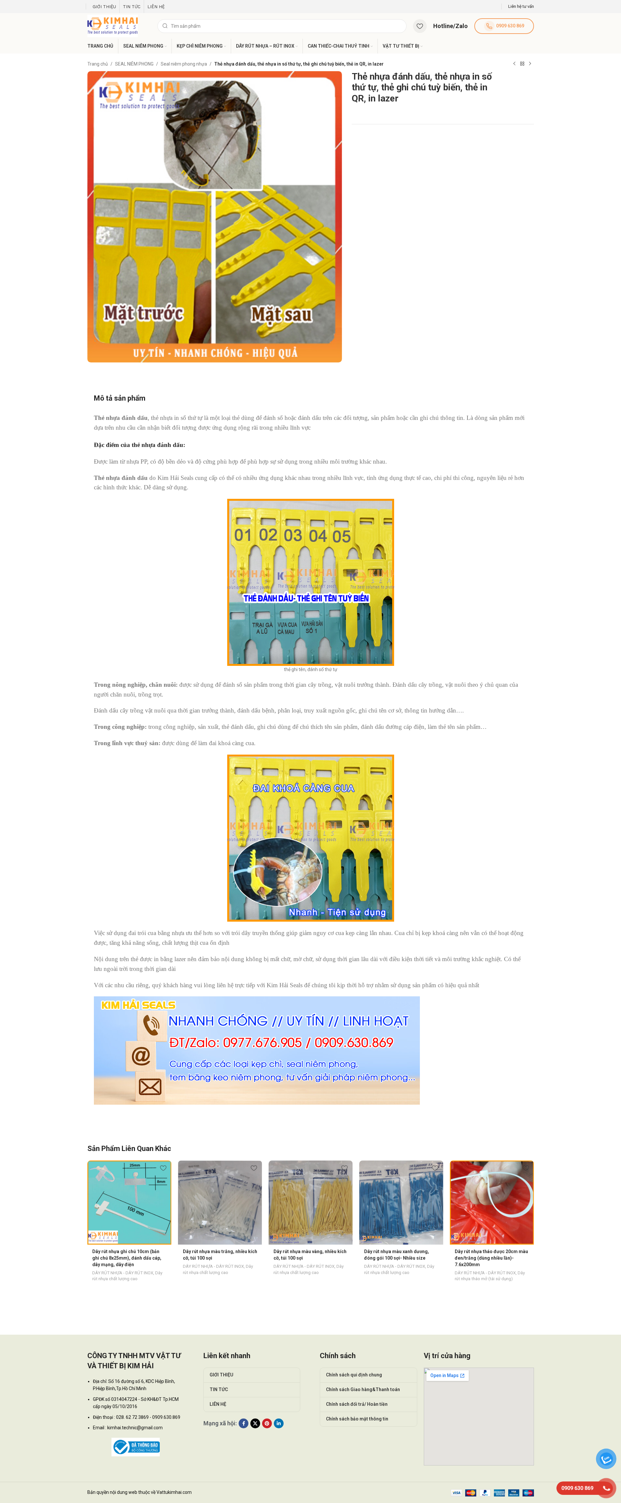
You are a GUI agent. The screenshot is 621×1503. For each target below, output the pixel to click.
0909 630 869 (510, 25)
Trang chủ (97, 64)
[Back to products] (522, 64)
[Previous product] (514, 64)
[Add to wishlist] (163, 1167)
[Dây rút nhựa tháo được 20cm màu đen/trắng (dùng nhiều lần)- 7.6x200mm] (492, 1202)
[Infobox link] (521, 6)
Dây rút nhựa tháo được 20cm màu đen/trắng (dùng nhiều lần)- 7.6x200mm (491, 1258)
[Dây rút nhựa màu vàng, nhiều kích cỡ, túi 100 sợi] (311, 1202)
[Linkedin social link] (279, 1423)
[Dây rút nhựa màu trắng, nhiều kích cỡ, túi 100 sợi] (220, 1202)
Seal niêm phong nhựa (184, 64)
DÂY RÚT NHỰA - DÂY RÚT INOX (122, 1272)
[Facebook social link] (243, 1423)
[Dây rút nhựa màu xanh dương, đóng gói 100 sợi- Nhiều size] (401, 1202)
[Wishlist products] (420, 26)
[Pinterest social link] (267, 1423)
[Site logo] (112, 25)
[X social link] (255, 1423)
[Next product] (530, 64)
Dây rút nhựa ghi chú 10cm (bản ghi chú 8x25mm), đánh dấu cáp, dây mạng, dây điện (126, 1258)
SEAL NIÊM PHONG (134, 64)
